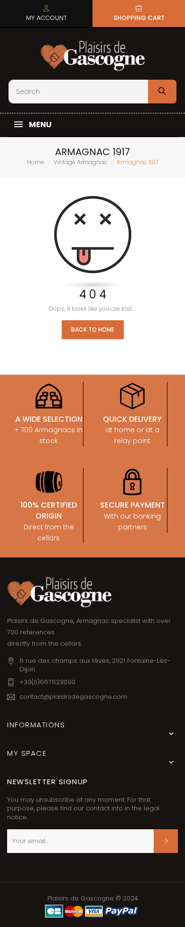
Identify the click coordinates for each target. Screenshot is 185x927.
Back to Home (92, 329)
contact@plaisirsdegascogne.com (73, 696)
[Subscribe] (166, 841)
